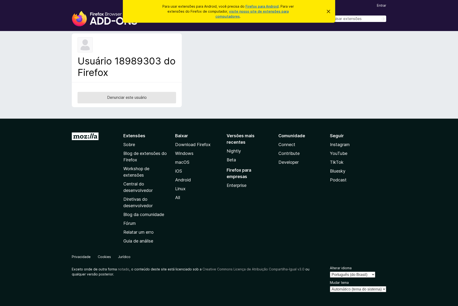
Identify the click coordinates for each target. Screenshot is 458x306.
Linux (180, 188)
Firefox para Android (262, 6)
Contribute (289, 153)
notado (123, 269)
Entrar (381, 5)
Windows (184, 153)
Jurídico (124, 257)
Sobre (129, 144)
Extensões (134, 135)
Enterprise (236, 185)
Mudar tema (339, 282)
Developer (288, 162)
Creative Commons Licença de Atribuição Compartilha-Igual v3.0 (254, 269)
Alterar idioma (341, 268)
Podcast (338, 179)
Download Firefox (193, 144)
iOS (178, 171)
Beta (231, 159)
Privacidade (81, 257)
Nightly (234, 150)
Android (183, 179)
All (177, 197)
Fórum (129, 223)
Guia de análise (138, 240)
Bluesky (337, 171)
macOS (182, 162)
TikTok (337, 162)
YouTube (338, 153)
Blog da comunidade (143, 214)
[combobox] (352, 19)
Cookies (104, 257)
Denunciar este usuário (127, 97)
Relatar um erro (138, 232)
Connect (286, 144)
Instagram (340, 144)
